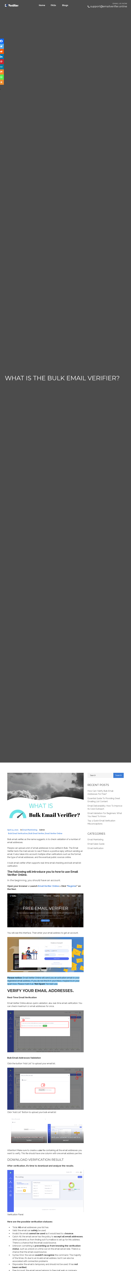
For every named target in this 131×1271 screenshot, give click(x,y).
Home (42, 5)
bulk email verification (18, 833)
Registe (72, 886)
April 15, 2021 (12, 830)
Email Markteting (29, 830)
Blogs (65, 5)
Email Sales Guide (96, 844)
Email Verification (95, 848)
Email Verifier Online (48, 886)
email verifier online (53, 833)
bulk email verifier (36, 833)
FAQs (53, 5)
